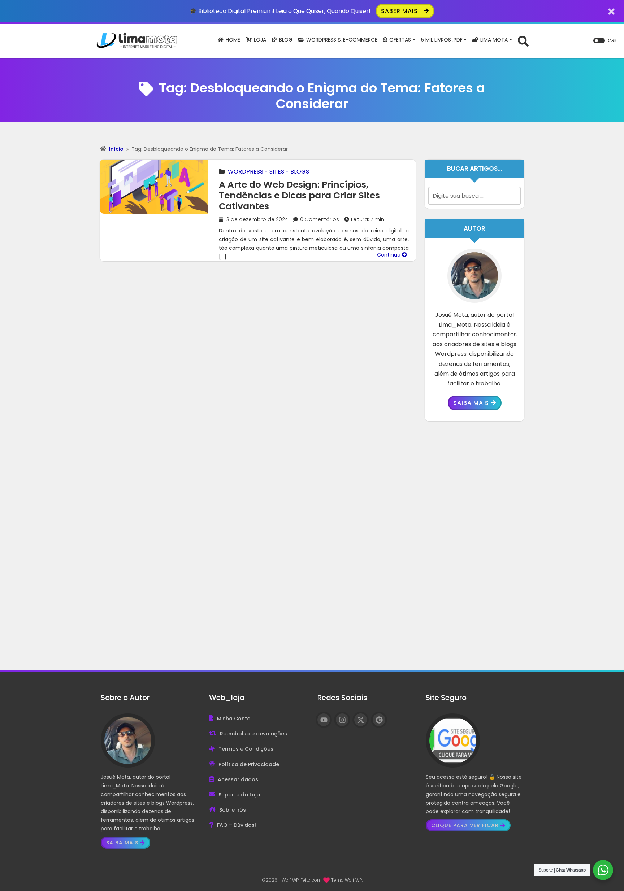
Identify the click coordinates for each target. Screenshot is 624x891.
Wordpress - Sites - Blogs (268, 171)
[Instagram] (342, 719)
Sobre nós (232, 809)
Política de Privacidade (248, 764)
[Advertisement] (474, 540)
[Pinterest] (379, 719)
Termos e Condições (245, 748)
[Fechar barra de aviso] (611, 11)
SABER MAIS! (401, 11)
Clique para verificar (465, 825)
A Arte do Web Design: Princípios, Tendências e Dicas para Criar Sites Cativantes (299, 195)
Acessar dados (238, 779)
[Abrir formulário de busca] (523, 40)
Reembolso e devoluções (253, 733)
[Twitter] (360, 719)
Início (116, 149)
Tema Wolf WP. (347, 880)
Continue (389, 254)
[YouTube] (323, 719)
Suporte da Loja (239, 794)
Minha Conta (234, 718)
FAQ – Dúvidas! (236, 825)
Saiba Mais (471, 403)
